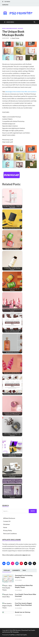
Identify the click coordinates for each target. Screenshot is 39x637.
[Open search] (34, 22)
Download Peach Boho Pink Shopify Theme (24, 586)
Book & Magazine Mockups (9, 28)
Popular (7, 570)
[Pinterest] (21, 563)
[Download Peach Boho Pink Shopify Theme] (8, 585)
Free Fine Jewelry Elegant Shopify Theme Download (23, 604)
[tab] (6, 570)
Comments (16, 570)
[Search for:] (19, 511)
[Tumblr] (30, 563)
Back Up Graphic (22, 634)
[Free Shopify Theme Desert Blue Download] (8, 594)
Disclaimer (6, 524)
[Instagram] (12, 563)
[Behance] (4, 563)
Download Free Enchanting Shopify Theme (23, 576)
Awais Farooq (15, 38)
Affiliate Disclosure (9, 518)
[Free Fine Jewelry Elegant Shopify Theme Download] (8, 603)
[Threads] (34, 563)
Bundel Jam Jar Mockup (22, 612)
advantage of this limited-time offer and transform (20, 91)
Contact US (6, 521)
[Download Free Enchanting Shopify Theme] (8, 575)
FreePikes (12, 634)
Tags (24, 570)
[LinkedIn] (17, 563)
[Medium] (25, 563)
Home (5, 527)
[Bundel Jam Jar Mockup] (8, 612)
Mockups (20, 28)
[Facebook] (8, 563)
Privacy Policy (7, 530)
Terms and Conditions (10, 533)
